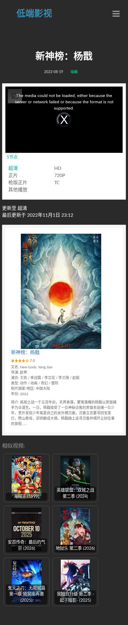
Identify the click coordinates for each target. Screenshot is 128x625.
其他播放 (17, 189)
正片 (13, 175)
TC (57, 182)
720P (59, 175)
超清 (13, 168)
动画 (74, 72)
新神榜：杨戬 (25, 352)
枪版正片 (17, 182)
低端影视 (34, 13)
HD (57, 168)
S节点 (12, 157)
